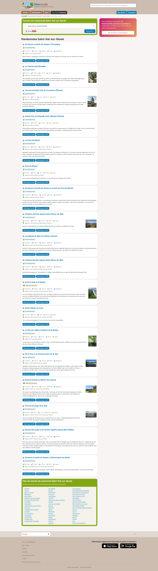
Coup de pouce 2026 (28, 555)
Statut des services (73, 567)
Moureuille (51, 515)
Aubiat (27, 490)
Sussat (74, 511)
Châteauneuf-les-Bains (31, 510)
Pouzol (50, 521)
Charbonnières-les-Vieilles (33, 506)
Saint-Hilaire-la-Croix (78, 496)
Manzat (50, 506)
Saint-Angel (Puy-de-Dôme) (80, 490)
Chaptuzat (28, 504)
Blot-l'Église (28, 496)
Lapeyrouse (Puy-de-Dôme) (56, 500)
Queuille (51, 523)
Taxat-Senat (76, 513)
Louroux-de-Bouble (54, 504)
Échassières (52, 492)
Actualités (25, 552)
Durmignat (51, 489)
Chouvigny (28, 515)
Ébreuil (50, 490)
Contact (24, 558)
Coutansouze (28, 519)
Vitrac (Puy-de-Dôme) (78, 523)
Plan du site (25, 545)
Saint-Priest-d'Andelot (79, 502)
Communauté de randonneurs (31, 562)
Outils (25, 13)
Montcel (50, 513)
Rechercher (89, 31)
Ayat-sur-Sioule (29, 492)
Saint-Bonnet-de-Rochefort (80, 492)
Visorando (24, 16)
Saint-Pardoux (76, 500)
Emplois (24, 548)
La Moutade (52, 496)
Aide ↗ (47, 13)
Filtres (31, 31)
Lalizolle (50, 498)
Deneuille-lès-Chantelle (32, 521)
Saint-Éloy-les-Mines (78, 494)
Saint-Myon (75, 498)
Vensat (74, 519)
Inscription (121, 13)
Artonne (27, 489)
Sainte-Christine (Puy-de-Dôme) (82, 508)
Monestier (51, 511)
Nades (50, 517)
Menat (50, 510)
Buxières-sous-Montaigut (32, 498)
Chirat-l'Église (29, 513)
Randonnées (36, 13)
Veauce (74, 517)
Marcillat (51, 508)
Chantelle (27, 502)
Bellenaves (28, 494)
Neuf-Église (52, 519)
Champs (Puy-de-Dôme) (32, 500)
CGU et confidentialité (28, 542)
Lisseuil (50, 502)
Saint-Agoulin (76, 489)
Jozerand (51, 494)
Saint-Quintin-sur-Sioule (79, 504)
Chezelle (27, 511)
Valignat (74, 515)
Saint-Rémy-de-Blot (78, 506)
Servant (74, 510)
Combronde (28, 517)
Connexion (132, 13)
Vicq (73, 521)
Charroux (27, 508)
